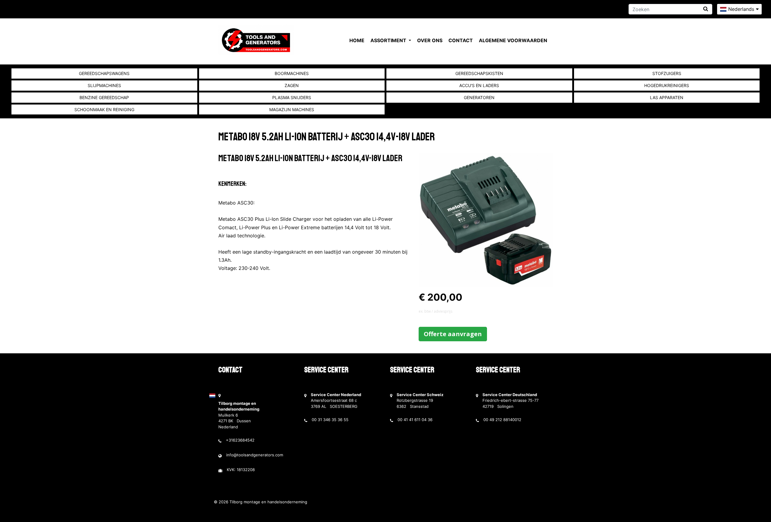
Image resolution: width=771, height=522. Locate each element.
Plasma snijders (291, 97)
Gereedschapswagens (104, 73)
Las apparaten (666, 97)
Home (356, 40)
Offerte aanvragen (453, 334)
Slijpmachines (104, 85)
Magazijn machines (291, 109)
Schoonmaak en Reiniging (104, 109)
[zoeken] (705, 9)
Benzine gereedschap (104, 97)
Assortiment (388, 40)
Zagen (292, 85)
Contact (460, 40)
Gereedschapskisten (479, 73)
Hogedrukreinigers (666, 85)
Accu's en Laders (479, 85)
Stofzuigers (666, 73)
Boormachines (292, 73)
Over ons (429, 40)
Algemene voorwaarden (513, 40)
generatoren (479, 97)
